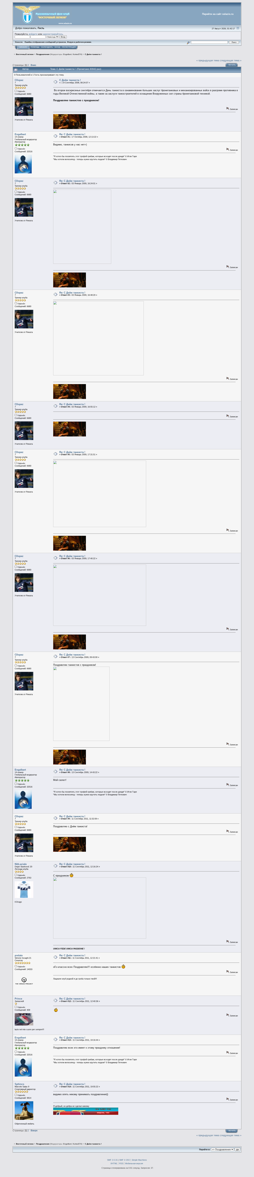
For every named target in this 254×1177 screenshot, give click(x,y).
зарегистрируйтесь (53, 34)
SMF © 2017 (125, 1160)
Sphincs (19, 1084)
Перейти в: (204, 1149)
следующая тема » (230, 60)
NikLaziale (21, 864)
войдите (33, 34)
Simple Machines (139, 1160)
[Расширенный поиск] (188, 42)
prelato (19, 955)
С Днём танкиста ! (70, 80)
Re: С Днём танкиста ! (72, 134)
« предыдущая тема (207, 60)
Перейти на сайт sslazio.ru (218, 14)
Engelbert (67, 54)
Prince (18, 998)
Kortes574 (77, 54)
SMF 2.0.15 (112, 1160)
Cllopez (19, 80)
